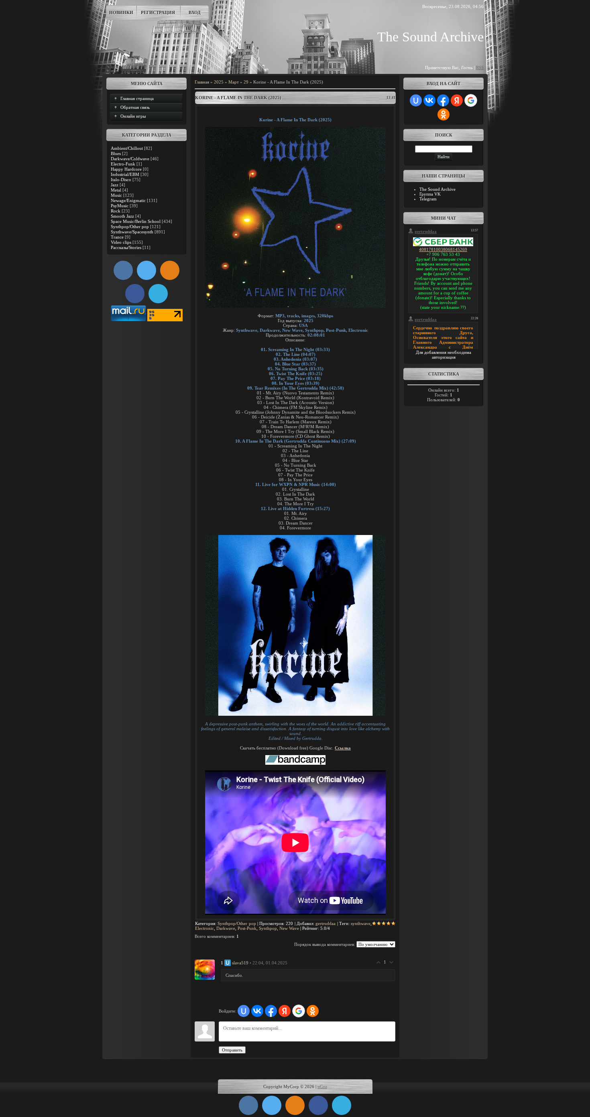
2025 (219, 82)
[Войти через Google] (298, 1011)
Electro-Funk (123, 163)
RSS (480, 67)
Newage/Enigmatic (128, 200)
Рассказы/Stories (126, 247)
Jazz (114, 184)
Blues (116, 153)
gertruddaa (325, 923)
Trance (117, 237)
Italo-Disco (121, 179)
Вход (195, 12)
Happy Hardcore (126, 169)
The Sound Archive (437, 189)
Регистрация (158, 12)
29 (246, 82)
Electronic (204, 928)
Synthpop (268, 928)
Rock (115, 210)
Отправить (232, 1050)
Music (116, 195)
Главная (202, 82)
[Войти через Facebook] (271, 1011)
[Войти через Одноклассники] (313, 1011)
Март (233, 82)
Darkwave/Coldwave (130, 158)
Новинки (121, 12)
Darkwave (225, 928)
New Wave (289, 928)
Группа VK (430, 194)
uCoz (322, 1086)
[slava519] (205, 969)
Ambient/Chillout (127, 148)
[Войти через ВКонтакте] (257, 1011)
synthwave (360, 923)
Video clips (121, 242)
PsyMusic (119, 205)
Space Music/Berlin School (136, 221)
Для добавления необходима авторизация (443, 354)
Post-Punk (247, 928)
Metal (116, 190)
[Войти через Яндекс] (285, 1011)
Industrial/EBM (125, 174)
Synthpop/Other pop (130, 226)
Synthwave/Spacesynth (132, 231)
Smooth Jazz (122, 216)
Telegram (428, 198)
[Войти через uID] (244, 1011)
